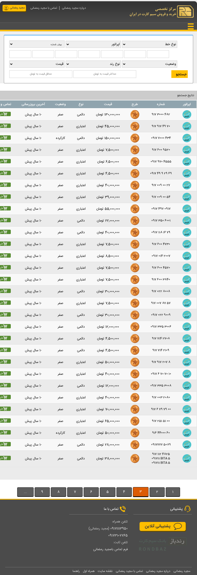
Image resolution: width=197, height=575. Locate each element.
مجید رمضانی (17, 8)
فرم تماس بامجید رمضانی (110, 549)
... (25, 492)
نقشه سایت (105, 571)
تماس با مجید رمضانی (43, 8)
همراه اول (89, 571)
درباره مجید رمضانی (74, 8)
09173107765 (118, 535)
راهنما (76, 571)
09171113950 (119, 528)
